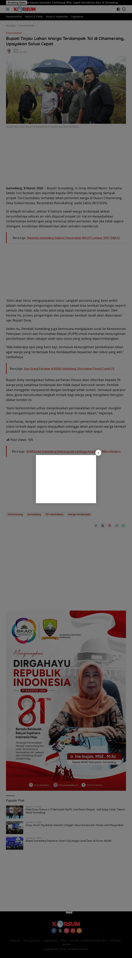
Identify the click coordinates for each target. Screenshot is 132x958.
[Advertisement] (66, 479)
